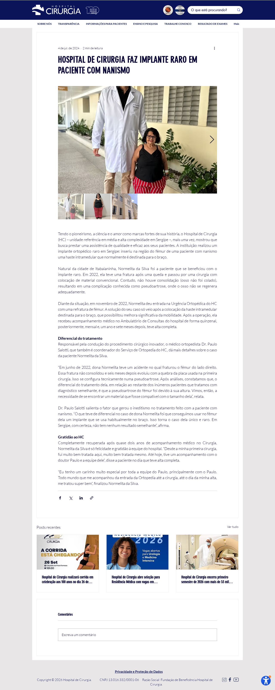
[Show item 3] (125, 206)
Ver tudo (232, 527)
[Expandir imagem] (137, 140)
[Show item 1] (71, 206)
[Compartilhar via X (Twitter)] (71, 498)
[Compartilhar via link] (92, 498)
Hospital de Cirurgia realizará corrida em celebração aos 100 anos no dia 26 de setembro (67, 579)
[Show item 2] (98, 206)
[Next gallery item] (211, 140)
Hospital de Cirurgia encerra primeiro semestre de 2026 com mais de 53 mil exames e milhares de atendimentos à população (205, 579)
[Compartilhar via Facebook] (60, 498)
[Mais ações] (214, 48)
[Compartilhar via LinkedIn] (81, 498)
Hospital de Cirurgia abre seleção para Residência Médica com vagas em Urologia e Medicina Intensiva (136, 579)
